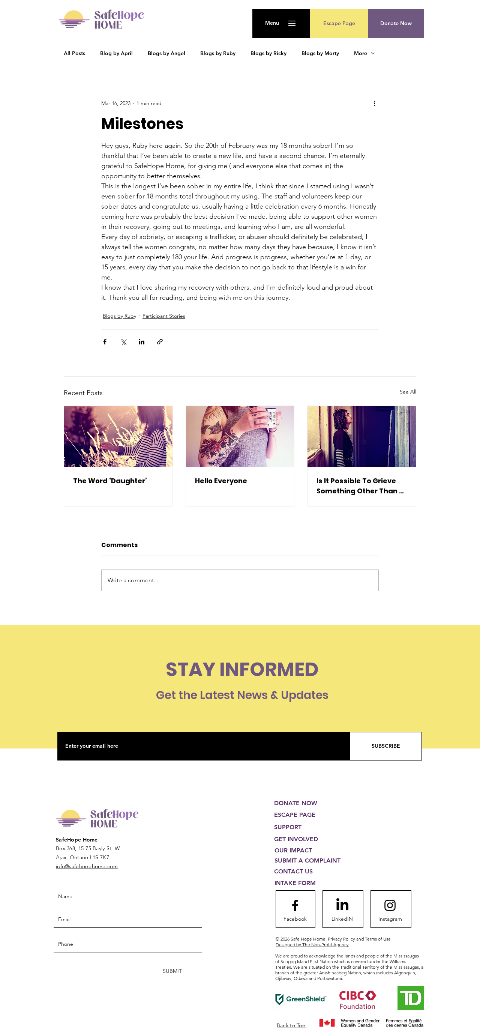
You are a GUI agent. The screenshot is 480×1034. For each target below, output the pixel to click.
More (360, 53)
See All (408, 391)
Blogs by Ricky (268, 53)
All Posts (74, 53)
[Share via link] (160, 341)
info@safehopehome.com (87, 866)
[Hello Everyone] (240, 436)
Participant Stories (163, 316)
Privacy (359, 939)
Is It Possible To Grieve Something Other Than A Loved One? (360, 486)
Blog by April (116, 53)
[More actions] (374, 103)
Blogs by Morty (320, 53)
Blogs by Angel (166, 53)
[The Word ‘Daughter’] (118, 436)
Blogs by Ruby (218, 53)
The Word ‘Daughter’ (110, 480)
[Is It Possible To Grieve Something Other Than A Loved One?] (362, 436)
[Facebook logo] (295, 905)
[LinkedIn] (342, 905)
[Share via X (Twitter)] (123, 341)
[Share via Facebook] (104, 341)
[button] (272, 23)
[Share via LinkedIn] (141, 341)
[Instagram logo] (390, 905)
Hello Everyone (221, 480)
